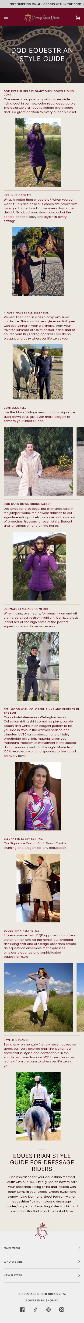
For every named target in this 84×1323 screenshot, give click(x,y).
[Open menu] (11, 17)
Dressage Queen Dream (40, 1294)
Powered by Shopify (42, 1300)
